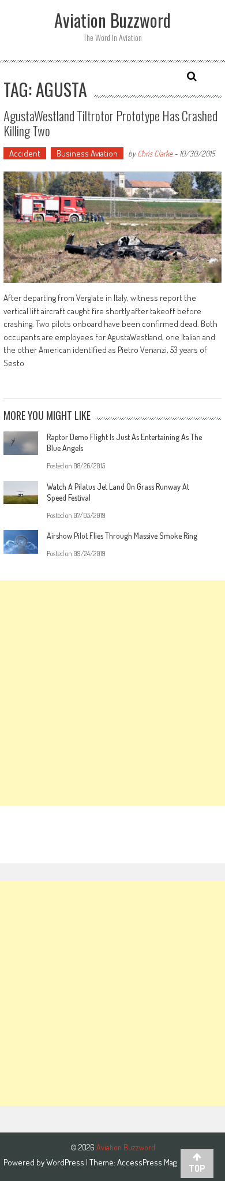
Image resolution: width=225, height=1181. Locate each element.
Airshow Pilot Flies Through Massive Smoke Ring (122, 536)
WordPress (66, 1162)
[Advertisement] (112, 693)
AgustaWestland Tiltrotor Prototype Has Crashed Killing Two (110, 123)
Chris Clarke (154, 153)
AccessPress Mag (147, 1162)
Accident (24, 153)
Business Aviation (87, 153)
